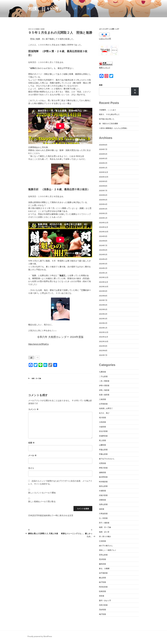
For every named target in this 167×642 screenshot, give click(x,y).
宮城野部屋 (103, 436)
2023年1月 (103, 328)
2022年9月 (103, 346)
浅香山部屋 (103, 504)
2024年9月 (103, 236)
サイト (31, 468)
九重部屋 (102, 372)
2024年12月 (103, 223)
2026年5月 (103, 154)
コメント (33, 409)
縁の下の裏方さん (106, 546)
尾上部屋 (102, 440)
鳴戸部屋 (102, 614)
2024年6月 (103, 250)
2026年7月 (103, 149)
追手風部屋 (103, 573)
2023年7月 (103, 300)
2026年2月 (103, 163)
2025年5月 (103, 200)
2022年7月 (103, 355)
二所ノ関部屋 (104, 381)
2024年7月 (103, 245)
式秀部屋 (102, 463)
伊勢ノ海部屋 (104, 390)
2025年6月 (103, 195)
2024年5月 (103, 255)
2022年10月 (103, 341)
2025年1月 (103, 218)
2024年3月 (103, 264)
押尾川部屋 (103, 468)
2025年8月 (103, 186)
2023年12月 (103, 277)
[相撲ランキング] (105, 65)
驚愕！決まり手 (105, 601)
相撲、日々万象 (36, 378)
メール (32, 455)
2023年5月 (103, 309)
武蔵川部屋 (103, 495)
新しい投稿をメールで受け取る (42, 501)
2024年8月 (103, 241)
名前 (31, 443)
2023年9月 (103, 291)
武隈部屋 (102, 500)
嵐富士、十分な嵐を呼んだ (109, 114)
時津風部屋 (103, 482)
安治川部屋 (103, 431)
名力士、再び (104, 413)
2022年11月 (103, 337)
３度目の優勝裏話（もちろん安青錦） (113, 128)
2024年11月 (103, 227)
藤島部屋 (102, 564)
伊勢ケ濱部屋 (104, 385)
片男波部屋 (103, 514)
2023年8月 (103, 296)
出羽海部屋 (103, 404)
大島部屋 (102, 422)
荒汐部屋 (102, 559)
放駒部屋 (102, 472)
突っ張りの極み (105, 536)
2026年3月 (103, 158)
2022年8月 (103, 351)
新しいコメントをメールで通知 (42, 493)
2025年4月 (103, 204)
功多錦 (42, 29)
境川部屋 (102, 418)
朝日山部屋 (103, 486)
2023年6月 (103, 305)
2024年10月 (103, 232)
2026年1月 (103, 168)
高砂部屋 (102, 610)
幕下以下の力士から (106, 459)
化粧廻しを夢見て (106, 408)
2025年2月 (103, 213)
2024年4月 (103, 259)
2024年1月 (103, 273)
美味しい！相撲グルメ (107, 550)
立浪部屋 (102, 541)
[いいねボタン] (31, 357)
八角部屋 (102, 399)
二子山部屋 (103, 376)
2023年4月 (103, 314)
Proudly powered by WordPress (40, 636)
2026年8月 (103, 145)
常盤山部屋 (103, 450)
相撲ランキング (104, 67)
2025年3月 (103, 209)
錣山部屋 (102, 578)
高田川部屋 (103, 605)
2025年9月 (103, 181)
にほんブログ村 (105, 39)
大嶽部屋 (102, 427)
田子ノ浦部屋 (104, 523)
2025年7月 (103, 191)
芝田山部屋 (103, 555)
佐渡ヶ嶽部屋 (104, 395)
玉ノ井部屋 (103, 518)
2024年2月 (103, 268)
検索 (100, 85)
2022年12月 (103, 332)
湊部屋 (101, 509)
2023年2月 (103, 323)
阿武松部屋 (103, 587)
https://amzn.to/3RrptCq (38, 344)
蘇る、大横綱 (104, 568)
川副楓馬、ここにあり (107, 110)
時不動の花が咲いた (106, 119)
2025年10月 (103, 177)
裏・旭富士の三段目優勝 (108, 124)
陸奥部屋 (102, 591)
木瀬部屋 (102, 491)
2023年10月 (103, 287)
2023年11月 (103, 282)
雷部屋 (101, 596)
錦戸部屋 (102, 582)
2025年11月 (103, 172)
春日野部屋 (103, 477)
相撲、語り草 (104, 532)
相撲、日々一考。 (45, 8)
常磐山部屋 (103, 454)
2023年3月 (103, 319)
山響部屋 (102, 445)
